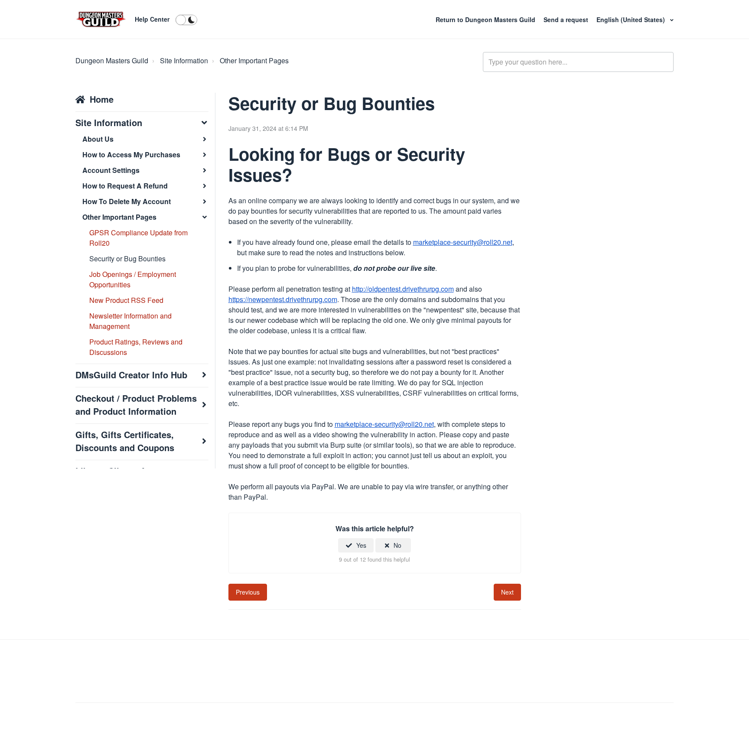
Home (102, 99)
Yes (361, 545)
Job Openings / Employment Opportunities (132, 279)
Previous (248, 592)
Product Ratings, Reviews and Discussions (135, 347)
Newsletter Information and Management (130, 321)
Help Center (152, 19)
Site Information (184, 60)
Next (507, 592)
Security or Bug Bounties (127, 258)
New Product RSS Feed (126, 300)
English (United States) (631, 19)
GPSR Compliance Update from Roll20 (138, 238)
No (397, 545)
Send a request (567, 19)
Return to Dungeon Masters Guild (486, 19)
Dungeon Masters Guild (111, 60)
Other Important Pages (254, 60)
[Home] (101, 19)
